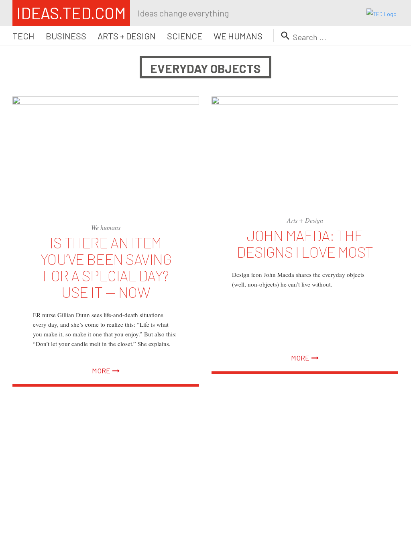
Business (66, 36)
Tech (23, 36)
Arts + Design (127, 36)
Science (184, 36)
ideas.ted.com (71, 13)
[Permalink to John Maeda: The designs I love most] (305, 149)
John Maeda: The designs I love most (305, 243)
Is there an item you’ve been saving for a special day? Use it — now (106, 267)
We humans (238, 36)
